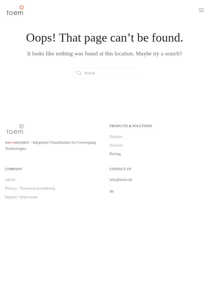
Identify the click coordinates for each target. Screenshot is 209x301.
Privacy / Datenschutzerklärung (30, 188)
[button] (201, 10)
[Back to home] (15, 10)
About (10, 180)
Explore (116, 136)
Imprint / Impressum (21, 197)
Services (116, 145)
